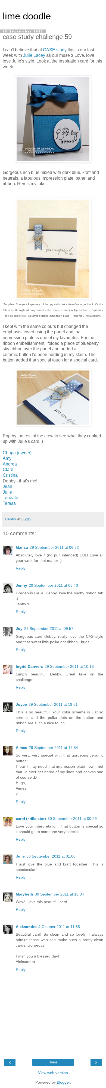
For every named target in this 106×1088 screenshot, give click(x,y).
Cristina (10, 475)
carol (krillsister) (31, 818)
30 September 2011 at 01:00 (51, 856)
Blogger (63, 1082)
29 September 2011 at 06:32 (54, 547)
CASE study (55, 50)
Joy (19, 628)
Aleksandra (26, 926)
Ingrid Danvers (29, 666)
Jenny (21, 585)
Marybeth (24, 894)
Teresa (9, 503)
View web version (53, 1073)
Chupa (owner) (17, 452)
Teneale (10, 497)
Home (53, 1062)
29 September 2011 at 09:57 (48, 628)
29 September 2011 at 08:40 (53, 585)
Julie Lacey (34, 55)
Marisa (22, 547)
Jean (7, 486)
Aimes (21, 747)
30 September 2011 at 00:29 (72, 818)
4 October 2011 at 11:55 (59, 926)
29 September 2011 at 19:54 (53, 747)
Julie (7, 492)
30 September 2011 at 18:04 (59, 894)
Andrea (10, 464)
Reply (21, 568)
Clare (8, 469)
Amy (7, 458)
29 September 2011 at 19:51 (53, 704)
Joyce (21, 704)
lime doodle (27, 16)
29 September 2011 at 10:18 (69, 666)
